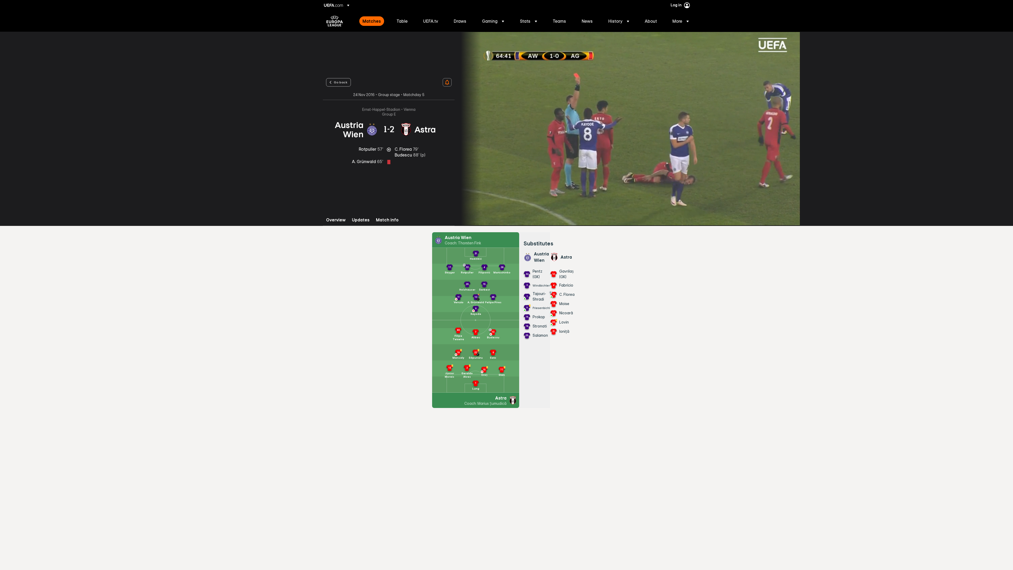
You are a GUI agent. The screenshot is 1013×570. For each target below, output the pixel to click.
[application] (627, 129)
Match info (387, 220)
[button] (493, 21)
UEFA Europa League (334, 21)
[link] (371, 21)
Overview (336, 220)
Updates (361, 220)
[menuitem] (373, 21)
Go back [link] (340, 82)
